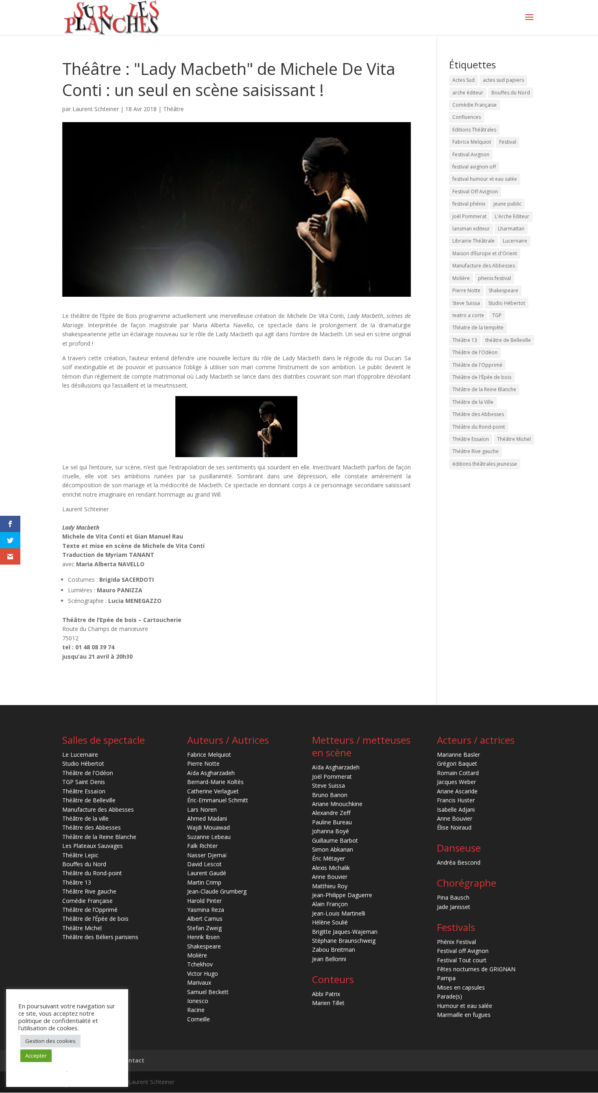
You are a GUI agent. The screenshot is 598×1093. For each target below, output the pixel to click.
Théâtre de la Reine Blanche (484, 389)
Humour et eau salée (464, 1006)
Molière (461, 278)
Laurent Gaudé (206, 873)
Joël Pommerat (469, 216)
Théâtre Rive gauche (475, 451)
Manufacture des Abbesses (483, 265)
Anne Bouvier (329, 877)
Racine (196, 1010)
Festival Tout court (462, 960)
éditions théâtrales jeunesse (484, 463)
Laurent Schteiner (95, 109)
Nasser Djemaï (207, 855)
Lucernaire (515, 240)
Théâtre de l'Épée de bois (481, 377)
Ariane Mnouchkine (337, 804)
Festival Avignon (470, 154)
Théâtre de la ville (85, 818)
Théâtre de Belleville (89, 800)
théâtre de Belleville (508, 340)
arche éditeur (467, 92)
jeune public (507, 203)
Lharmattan (511, 228)
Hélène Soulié (330, 922)
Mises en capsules (461, 987)
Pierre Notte (466, 290)
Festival (507, 141)
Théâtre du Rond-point (478, 426)
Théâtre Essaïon (470, 439)
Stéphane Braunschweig (343, 940)
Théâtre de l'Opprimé (477, 364)
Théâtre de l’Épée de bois (95, 918)
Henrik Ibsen (203, 937)
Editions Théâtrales (474, 129)
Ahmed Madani (207, 818)
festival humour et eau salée (484, 178)
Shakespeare (503, 290)
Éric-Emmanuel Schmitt (217, 800)
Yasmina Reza (205, 909)
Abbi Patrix (326, 994)
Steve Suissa (466, 303)
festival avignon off (474, 166)
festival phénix (468, 203)
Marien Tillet (328, 1003)
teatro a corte (468, 315)
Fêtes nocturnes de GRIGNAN (476, 969)
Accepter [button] (36, 1055)
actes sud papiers (503, 80)
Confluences (466, 117)
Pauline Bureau (332, 822)
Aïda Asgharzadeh (211, 773)
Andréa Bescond (458, 862)
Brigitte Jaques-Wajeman (345, 931)
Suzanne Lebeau (209, 837)
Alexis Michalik (331, 868)
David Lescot (204, 864)
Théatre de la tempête (478, 327)
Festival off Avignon (463, 951)
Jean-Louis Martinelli (338, 913)
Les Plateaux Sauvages (92, 846)
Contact (132, 1060)
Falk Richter (202, 846)
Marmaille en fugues (464, 1015)
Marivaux (199, 982)
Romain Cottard (458, 773)
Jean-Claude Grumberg (217, 891)
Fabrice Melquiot (471, 141)
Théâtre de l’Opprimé (90, 909)
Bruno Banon (329, 795)
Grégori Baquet (457, 763)
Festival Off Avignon (475, 191)
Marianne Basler (458, 754)
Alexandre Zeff (331, 813)
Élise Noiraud (454, 827)
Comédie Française (474, 104)
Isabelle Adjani (456, 809)
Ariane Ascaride (457, 791)
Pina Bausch (453, 897)
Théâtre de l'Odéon (475, 352)
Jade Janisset (453, 907)
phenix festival (494, 278)
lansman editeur (471, 228)
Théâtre (173, 109)
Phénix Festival (456, 942)
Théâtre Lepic (80, 855)
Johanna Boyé (330, 831)
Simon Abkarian (332, 849)
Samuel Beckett (208, 992)
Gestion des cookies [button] (50, 1041)
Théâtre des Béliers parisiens (100, 937)
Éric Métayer (328, 858)
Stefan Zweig (204, 928)
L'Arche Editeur (512, 216)
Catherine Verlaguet (213, 791)
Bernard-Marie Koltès (215, 782)
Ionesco (197, 1001)
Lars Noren (202, 809)
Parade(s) (449, 996)
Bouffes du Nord (510, 92)
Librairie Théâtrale (473, 240)
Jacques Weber (456, 782)
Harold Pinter (204, 901)
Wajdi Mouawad (208, 827)
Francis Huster (456, 800)
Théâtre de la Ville (472, 402)
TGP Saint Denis (83, 782)
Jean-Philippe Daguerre (342, 895)
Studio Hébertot (506, 303)
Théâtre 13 (464, 340)
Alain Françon (330, 904)
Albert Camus (205, 918)
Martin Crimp (204, 882)
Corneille (198, 1019)
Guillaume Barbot (335, 840)
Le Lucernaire (80, 754)
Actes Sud (463, 80)
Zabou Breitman (333, 949)
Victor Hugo (202, 973)
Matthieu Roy (329, 886)
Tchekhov (200, 964)
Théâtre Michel (514, 439)
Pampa (446, 978)
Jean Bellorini (329, 959)
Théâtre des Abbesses (478, 414)
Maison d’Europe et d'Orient (484, 253)
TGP (497, 315)
